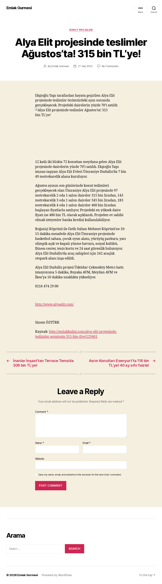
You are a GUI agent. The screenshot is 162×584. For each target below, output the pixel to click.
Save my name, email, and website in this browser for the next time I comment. (80, 474)
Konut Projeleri (81, 29)
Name (39, 443)
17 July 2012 (85, 66)
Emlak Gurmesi (19, 8)
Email (86, 443)
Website (39, 458)
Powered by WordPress (57, 575)
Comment (41, 411)
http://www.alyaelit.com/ (54, 304)
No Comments (110, 66)
